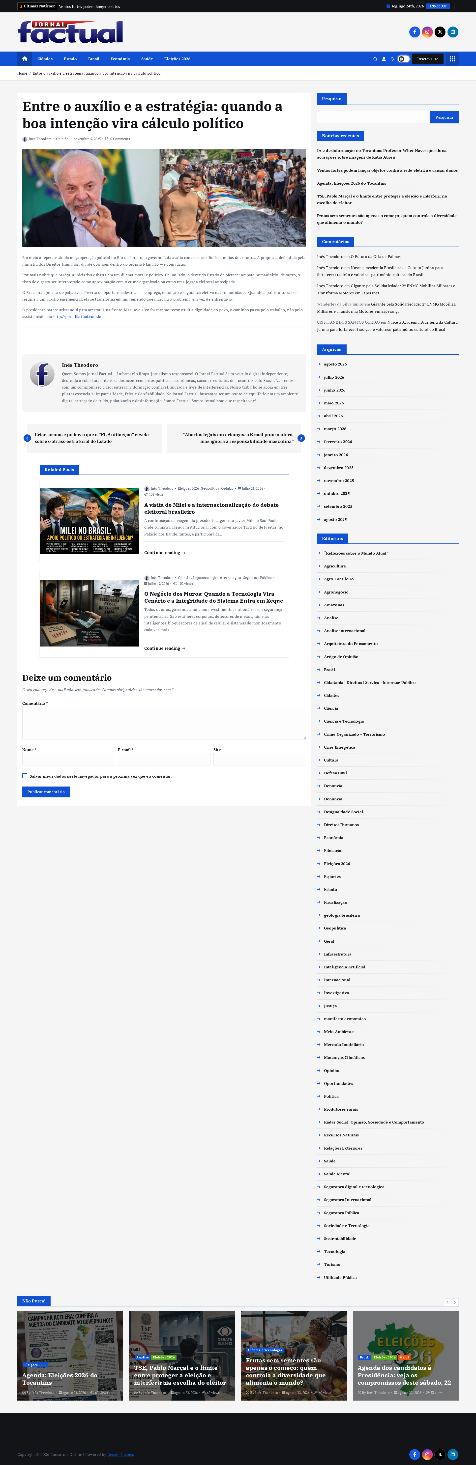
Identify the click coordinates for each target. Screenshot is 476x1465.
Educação (333, 850)
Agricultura (335, 566)
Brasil (93, 58)
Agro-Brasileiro (339, 579)
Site (217, 749)
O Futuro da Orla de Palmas (376, 256)
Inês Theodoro (40, 138)
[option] (70, 1356)
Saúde (147, 58)
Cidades (45, 58)
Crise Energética (340, 747)
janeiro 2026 (336, 454)
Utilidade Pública (340, 1277)
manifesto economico (345, 1018)
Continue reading (163, 552)
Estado (70, 58)
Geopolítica (210, 488)
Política (331, 1096)
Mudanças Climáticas (344, 1057)
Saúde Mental (337, 1174)
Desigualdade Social (343, 812)
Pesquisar (332, 98)
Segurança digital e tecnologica (216, 577)
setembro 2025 (338, 506)
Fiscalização (335, 902)
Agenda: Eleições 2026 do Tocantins (351, 183)
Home (22, 73)
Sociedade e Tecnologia (347, 1225)
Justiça (330, 1006)
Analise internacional (344, 630)
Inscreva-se (427, 58)
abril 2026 (333, 416)
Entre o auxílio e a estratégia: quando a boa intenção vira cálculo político (96, 73)
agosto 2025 (335, 519)
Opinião (62, 138)
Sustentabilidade (340, 1238)
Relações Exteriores (343, 1148)
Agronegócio (336, 592)
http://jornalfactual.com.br (77, 316)
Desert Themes (120, 1454)
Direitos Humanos (341, 824)
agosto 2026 (335, 364)
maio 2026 (334, 403)
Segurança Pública (257, 577)
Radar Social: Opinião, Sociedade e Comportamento (374, 1122)
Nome (29, 749)
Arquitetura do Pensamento (351, 643)
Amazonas (334, 605)
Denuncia (333, 786)
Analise (331, 617)
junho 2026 (335, 390)
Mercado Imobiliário (344, 1044)
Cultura (331, 760)
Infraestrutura (338, 954)
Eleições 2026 (177, 58)
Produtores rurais (341, 1109)
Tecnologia (335, 1251)
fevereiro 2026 (338, 441)
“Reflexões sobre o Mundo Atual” (356, 553)
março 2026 (335, 428)
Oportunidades (338, 1083)
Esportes (332, 876)
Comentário (35, 703)
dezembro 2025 (339, 467)
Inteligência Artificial (344, 967)
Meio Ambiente (339, 1031)
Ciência (331, 708)
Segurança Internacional (348, 1199)
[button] (447, 1302)
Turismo (332, 1264)
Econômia (120, 58)
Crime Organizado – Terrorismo (354, 734)
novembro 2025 (339, 480)
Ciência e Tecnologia (344, 721)
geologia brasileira (342, 915)
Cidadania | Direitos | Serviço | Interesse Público (370, 682)
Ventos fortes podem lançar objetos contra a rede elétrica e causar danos (387, 170)
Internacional (337, 980)
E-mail (125, 749)
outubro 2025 (337, 493)
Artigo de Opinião (341, 656)
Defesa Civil (335, 773)
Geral (329, 941)
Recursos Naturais (341, 1135)
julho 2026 (334, 377)
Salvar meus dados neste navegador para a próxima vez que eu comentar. (101, 776)
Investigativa (336, 992)
